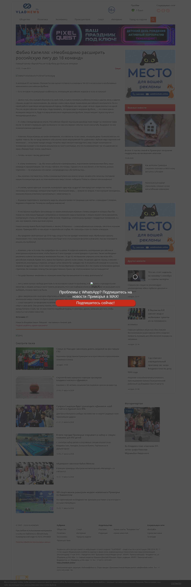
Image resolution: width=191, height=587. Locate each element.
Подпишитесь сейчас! (95, 303)
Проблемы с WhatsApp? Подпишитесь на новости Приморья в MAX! (95, 294)
